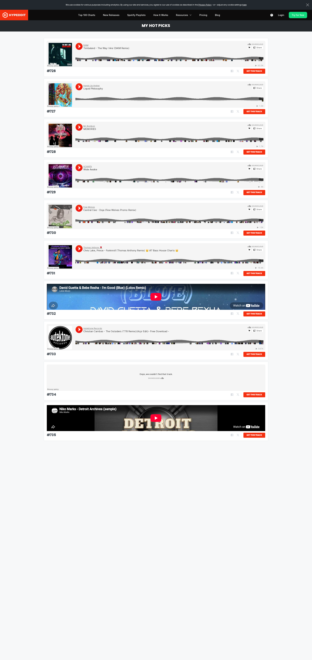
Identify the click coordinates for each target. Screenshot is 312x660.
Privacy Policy (205, 5)
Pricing (203, 15)
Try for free (298, 15)
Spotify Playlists (136, 15)
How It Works (160, 15)
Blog (217, 15)
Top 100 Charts (86, 15)
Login (281, 15)
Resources (182, 15)
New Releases (111, 15)
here (244, 5)
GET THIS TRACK (254, 71)
